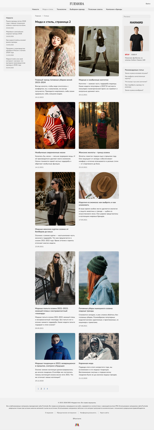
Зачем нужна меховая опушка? (136, 73)
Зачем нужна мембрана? (134, 90)
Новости (35, 9)
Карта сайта (104, 413)
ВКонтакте (77, 418)
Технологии (61, 9)
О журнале (49, 413)
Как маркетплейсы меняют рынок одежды (16, 41)
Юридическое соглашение (66, 413)
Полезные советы (95, 9)
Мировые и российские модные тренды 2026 (14, 33)
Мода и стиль (47, 9)
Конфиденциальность (88, 413)
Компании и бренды (114, 9)
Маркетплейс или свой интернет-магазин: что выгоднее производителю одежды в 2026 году (15, 62)
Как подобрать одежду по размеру (134, 86)
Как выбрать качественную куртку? (135, 77)
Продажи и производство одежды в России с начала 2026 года (15, 50)
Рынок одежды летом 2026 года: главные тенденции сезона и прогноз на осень (16, 23)
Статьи (46, 16)
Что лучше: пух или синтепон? (136, 82)
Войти (148, 4)
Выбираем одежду (77, 9)
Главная (38, 16)
